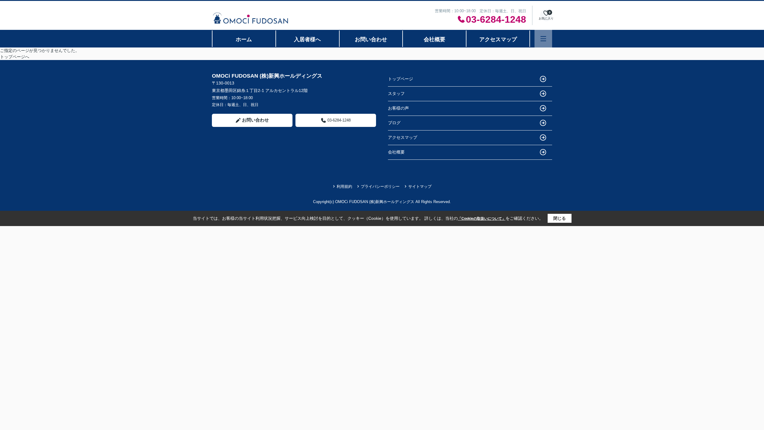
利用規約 (344, 186)
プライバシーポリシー (380, 186)
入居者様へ (307, 39)
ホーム (244, 39)
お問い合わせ (371, 39)
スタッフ (396, 93)
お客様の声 (398, 108)
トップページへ (14, 56)
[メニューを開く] (543, 38)
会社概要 (434, 39)
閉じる (559, 218)
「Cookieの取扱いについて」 (482, 218)
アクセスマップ (498, 39)
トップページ (400, 78)
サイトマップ (420, 186)
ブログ (394, 122)
